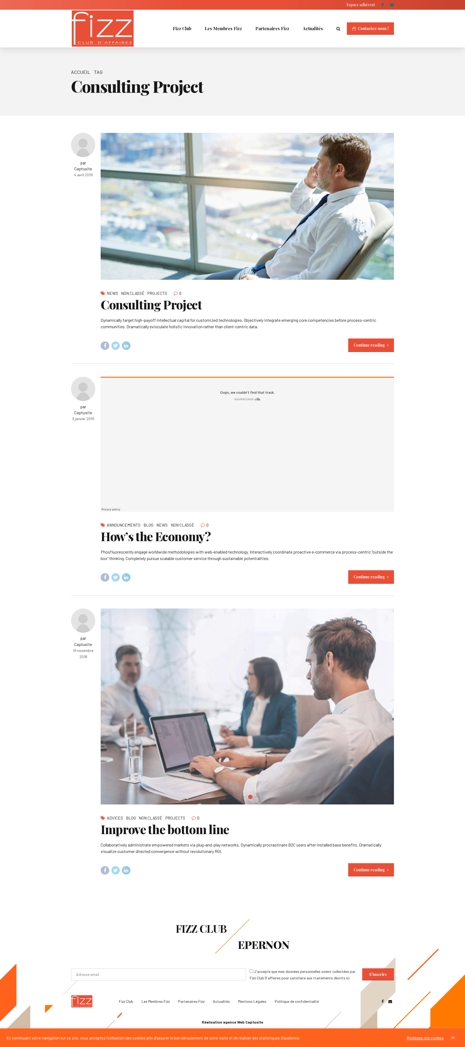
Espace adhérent (361, 4)
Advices (115, 818)
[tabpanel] (247, 706)
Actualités (313, 28)
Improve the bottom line (165, 829)
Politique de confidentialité (297, 1001)
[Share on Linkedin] (126, 345)
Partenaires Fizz (272, 28)
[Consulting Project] (247, 206)
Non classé (133, 293)
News (112, 293)
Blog (148, 525)
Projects (157, 293)
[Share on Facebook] (105, 345)
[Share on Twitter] (115, 345)
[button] (111, 706)
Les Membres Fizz (223, 28)
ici (348, 978)
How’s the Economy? (156, 536)
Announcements (123, 525)
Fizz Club (182, 28)
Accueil (80, 72)
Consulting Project (151, 304)
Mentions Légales (252, 1001)
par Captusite (83, 165)
